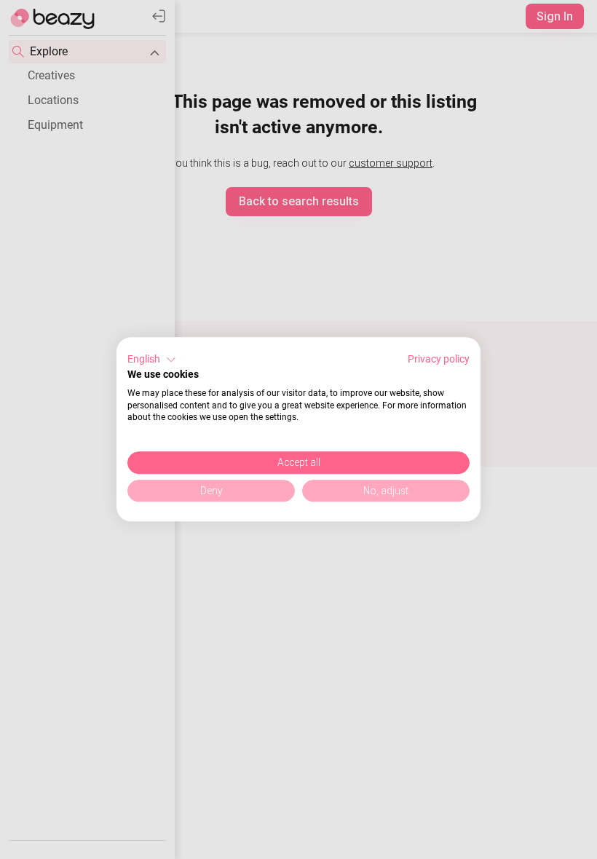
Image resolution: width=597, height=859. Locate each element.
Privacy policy (439, 359)
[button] (151, 359)
